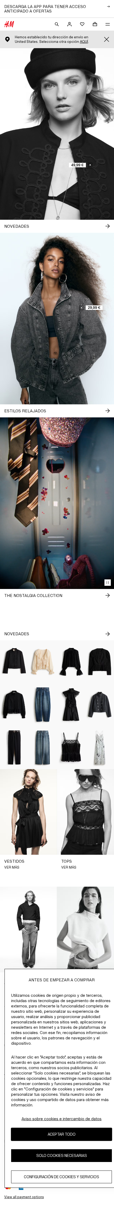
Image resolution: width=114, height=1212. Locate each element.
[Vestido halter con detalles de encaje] (71, 704)
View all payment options (24, 1197)
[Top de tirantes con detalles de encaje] (71, 747)
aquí (84, 42)
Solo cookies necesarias (61, 1155)
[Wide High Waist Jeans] (43, 747)
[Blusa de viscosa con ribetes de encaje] (71, 661)
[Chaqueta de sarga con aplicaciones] (14, 661)
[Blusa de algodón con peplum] (14, 704)
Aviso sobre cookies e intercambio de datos (61, 1118)
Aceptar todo (62, 1134)
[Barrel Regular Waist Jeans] (43, 704)
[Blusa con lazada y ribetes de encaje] (43, 661)
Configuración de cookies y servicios (61, 1176)
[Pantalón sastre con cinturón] (14, 747)
